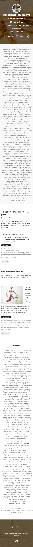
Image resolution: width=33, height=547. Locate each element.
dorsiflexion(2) (25, 141)
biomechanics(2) (27, 144)
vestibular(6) (18, 76)
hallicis (29, 254)
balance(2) (19, 120)
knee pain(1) (13, 190)
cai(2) (16, 130)
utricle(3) (15, 114)
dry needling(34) (27, 48)
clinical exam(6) (7, 72)
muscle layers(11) (24, 55)
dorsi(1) (7, 153)
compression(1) (13, 155)
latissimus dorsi (26, 326)
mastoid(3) (20, 114)
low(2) (14, 132)
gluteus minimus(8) (8, 65)
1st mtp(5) (18, 79)
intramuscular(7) (7, 69)
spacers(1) (11, 162)
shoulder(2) (5, 130)
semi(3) (21, 116)
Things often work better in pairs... (15, 213)
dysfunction (26, 248)
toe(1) (7, 162)
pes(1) (22, 176)
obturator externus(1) (20, 156)
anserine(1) (27, 176)
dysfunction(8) (7, 62)
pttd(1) (14, 172)
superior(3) (16, 109)
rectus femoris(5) (7, 81)
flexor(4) (14, 97)
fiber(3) (4, 109)
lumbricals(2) (26, 146)
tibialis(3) (6, 118)
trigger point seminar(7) (18, 69)
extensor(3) (12, 99)
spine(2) (17, 127)
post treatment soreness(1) (24, 155)
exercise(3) (10, 109)
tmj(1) (10, 172)
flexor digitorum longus (23, 252)
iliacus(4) (26, 97)
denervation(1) (6, 188)
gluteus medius (14, 254)
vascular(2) (14, 121)
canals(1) (4, 170)
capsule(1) (5, 156)
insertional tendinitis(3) (23, 102)
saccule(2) (5, 149)
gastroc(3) (16, 104)
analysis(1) (25, 186)
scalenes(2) (21, 128)
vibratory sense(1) (19, 151)
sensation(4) (20, 97)
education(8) (15, 62)
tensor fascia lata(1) (8, 165)
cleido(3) (6, 106)
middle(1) (14, 174)
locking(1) (27, 193)
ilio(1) (16, 163)
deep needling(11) (7, 56)
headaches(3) (7, 113)
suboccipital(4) (27, 88)
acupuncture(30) (7, 49)
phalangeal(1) (27, 191)
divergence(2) (9, 123)
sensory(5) (24, 76)
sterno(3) (11, 106)
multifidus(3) (27, 99)
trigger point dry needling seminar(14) (13, 53)
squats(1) (20, 190)
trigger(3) (14, 102)
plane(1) (6, 167)
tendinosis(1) (17, 176)
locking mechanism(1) (13, 197)
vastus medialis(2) (13, 128)
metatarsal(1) (7, 193)
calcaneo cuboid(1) (16, 195)
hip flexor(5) (28, 81)
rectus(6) (14, 72)
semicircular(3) (27, 116)
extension (28, 320)
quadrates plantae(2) (10, 137)
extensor (3, 250)
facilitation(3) (7, 102)
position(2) (7, 148)
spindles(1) (6, 184)
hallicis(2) (5, 128)
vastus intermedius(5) (22, 77)
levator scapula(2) (27, 130)
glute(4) (6, 93)
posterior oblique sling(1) (9, 191)
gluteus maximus (5, 254)
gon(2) (20, 130)
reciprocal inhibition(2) (8, 144)
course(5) (6, 84)
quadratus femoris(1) (9, 151)
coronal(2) (19, 146)
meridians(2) (7, 127)
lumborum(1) (6, 160)
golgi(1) (12, 184)
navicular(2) (10, 134)
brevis (14, 248)
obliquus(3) (27, 113)
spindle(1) (28, 183)
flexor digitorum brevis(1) (24, 177)
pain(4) (14, 95)
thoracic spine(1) (20, 183)
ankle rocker (9, 248)
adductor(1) (14, 167)
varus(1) (15, 177)
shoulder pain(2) (26, 118)
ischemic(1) (5, 155)
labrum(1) (11, 156)
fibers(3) (11, 107)
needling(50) (13, 48)
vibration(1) (28, 149)
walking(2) (7, 120)
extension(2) (17, 141)
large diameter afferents (16, 326)
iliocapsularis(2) (9, 141)
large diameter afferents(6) (21, 70)
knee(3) (22, 111)
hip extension (15, 324)
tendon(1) (17, 184)
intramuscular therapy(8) (24, 65)
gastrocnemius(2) (24, 139)
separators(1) (18, 162)
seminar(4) (28, 91)
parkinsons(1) (23, 197)
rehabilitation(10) (23, 60)
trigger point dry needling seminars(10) (17, 58)
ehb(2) (12, 127)
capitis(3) (18, 118)
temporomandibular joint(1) (20, 169)
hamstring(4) (28, 95)
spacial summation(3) (25, 109)
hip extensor (16, 256)
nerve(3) (16, 107)
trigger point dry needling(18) (24, 49)
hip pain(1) (18, 149)
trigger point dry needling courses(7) (22, 67)
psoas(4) (27, 84)
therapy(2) (27, 127)
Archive (16, 31)
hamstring (8, 256)
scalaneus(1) (17, 179)
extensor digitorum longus (12, 250)
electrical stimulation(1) (9, 183)
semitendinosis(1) (8, 176)
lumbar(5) (15, 81)
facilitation (4, 322)
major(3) (10, 116)
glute (12, 322)
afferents (8, 320)
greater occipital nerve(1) (13, 181)
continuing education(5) (14, 83)
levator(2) (5, 132)
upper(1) (23, 179)
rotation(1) (27, 167)
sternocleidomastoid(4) (8, 91)
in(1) (20, 199)
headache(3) (14, 113)
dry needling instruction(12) (12, 55)
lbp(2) (18, 132)
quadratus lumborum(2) (10, 146)
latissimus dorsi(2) (21, 135)
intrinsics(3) (22, 106)
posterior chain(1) (27, 188)
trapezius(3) (28, 111)
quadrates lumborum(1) (16, 160)
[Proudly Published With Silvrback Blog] (16, 541)
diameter (13, 320)
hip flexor (22, 256)
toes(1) (18, 191)
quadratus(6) (20, 72)
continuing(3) (28, 114)
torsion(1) (13, 186)
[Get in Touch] (31, 106)
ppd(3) (17, 111)
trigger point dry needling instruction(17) (14, 51)
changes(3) (15, 116)
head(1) (29, 169)
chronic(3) (5, 99)
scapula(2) (11, 130)
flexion (9, 322)
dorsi (17, 320)
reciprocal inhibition (24, 327)
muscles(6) (26, 74)
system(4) (21, 86)
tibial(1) (8, 186)
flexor (15, 252)
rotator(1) (4, 169)
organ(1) (23, 184)
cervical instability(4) (24, 93)
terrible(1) (5, 177)
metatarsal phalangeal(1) (12, 199)
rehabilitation (8, 329)
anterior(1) (10, 179)
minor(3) (5, 114)
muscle (3, 327)
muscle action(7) (10, 70)
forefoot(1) (29, 170)
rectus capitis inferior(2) (10, 135)
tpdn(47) (20, 48)
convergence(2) (17, 123)
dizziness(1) (8, 174)
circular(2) (13, 148)
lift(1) (30, 160)
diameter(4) (8, 97)
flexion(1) (27, 151)
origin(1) (28, 184)
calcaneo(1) (21, 193)
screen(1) (25, 160)
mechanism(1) (6, 195)
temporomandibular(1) (13, 170)
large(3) (6, 100)
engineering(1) (23, 181)
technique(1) (12, 200)
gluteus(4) (27, 86)
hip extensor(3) (19, 99)
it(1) (10, 167)
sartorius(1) (26, 174)
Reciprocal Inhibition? (12, 271)
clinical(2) (21, 125)
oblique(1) (25, 190)
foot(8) (15, 65)
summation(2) (7, 125)
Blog (11, 31)
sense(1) (29, 156)
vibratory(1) (25, 158)
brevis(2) (22, 127)
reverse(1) (8, 158)
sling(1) (8, 190)
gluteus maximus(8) (25, 62)
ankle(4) (20, 88)
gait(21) (14, 49)
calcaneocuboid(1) (26, 195)
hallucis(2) (15, 142)
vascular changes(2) (23, 121)
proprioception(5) (10, 79)
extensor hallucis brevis (7, 252)
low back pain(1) (14, 153)
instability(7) (5, 67)
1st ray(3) (28, 106)
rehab (14, 257)
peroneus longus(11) (18, 56)
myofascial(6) (10, 76)
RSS (22, 31)
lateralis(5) (5, 83)
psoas (11, 257)
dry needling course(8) (12, 63)
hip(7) (11, 67)
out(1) (23, 149)
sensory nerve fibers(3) (25, 107)
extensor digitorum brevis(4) (17, 84)
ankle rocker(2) (15, 139)
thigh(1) (10, 169)
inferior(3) (20, 113)
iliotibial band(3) (19, 100)
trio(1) (10, 177)
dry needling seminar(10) (12, 60)
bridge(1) (18, 200)
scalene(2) (27, 128)
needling (7, 327)
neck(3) (10, 114)
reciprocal (15, 327)
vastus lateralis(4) (7, 95)
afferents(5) (25, 79)
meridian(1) (25, 162)
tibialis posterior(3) (24, 104)
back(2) (23, 132)
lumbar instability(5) (26, 83)
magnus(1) (21, 167)
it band (8, 257)
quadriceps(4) (20, 95)
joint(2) (10, 132)
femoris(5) (21, 81)
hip (12, 256)
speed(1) (23, 172)
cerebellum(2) (26, 148)
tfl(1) (15, 165)
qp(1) (22, 191)
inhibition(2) (11, 149)
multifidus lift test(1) (24, 153)
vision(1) (28, 165)
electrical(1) (13, 188)
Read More (6, 245)
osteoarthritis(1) (21, 165)
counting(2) (25, 123)
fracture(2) (28, 132)
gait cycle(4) (6, 88)
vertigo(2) (8, 121)
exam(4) (17, 91)
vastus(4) (22, 91)
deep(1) (19, 158)
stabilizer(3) (12, 118)
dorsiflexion (20, 248)
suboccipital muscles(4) (24, 90)
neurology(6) (28, 72)
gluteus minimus (22, 254)
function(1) (14, 158)
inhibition (3, 326)
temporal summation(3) (9, 111)
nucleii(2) (19, 148)
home (23, 200)
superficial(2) (26, 120)
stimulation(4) (13, 88)
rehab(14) (27, 51)
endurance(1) (25, 199)
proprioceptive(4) (13, 93)
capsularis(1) (22, 163)
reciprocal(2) (18, 144)
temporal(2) (15, 125)
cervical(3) (26, 100)
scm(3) (16, 106)
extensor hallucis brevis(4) (10, 90)
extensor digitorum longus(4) (11, 86)
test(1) (18, 172)
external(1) (22, 170)
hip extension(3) (9, 104)
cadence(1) (29, 172)
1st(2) (28, 135)
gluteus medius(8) (23, 63)
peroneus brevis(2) (24, 142)
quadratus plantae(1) (9, 163)
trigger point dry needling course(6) (14, 74)
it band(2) (27, 125)
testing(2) (13, 120)
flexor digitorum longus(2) (22, 137)
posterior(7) (28, 69)
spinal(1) (19, 188)
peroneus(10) (27, 56)
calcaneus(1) (14, 193)
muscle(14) (27, 53)
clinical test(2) (8, 142)
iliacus (26, 256)
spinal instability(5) (11, 77)
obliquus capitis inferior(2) (20, 134)
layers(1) (28, 163)
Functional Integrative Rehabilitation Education (18, 534)
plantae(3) (5, 107)
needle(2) (8, 139)
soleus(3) (4, 116)
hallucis (3, 256)
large (8, 326)
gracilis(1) (19, 174)
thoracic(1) (19, 186)
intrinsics (3, 257)
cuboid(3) (11, 100)
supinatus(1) (5, 172)
